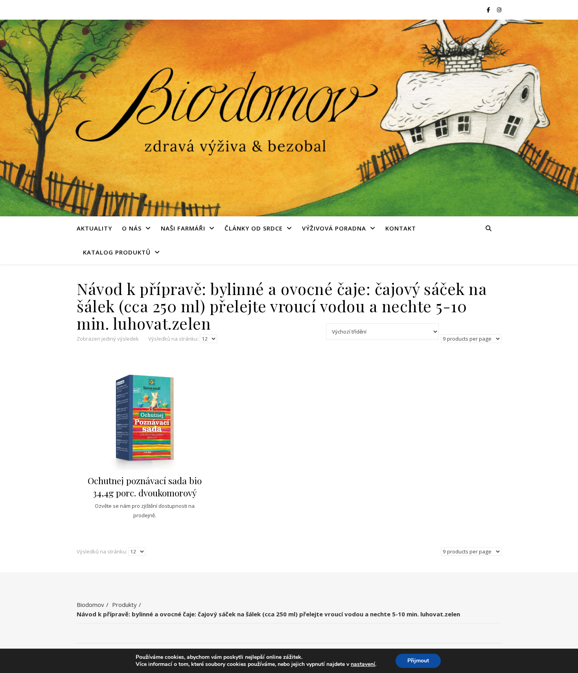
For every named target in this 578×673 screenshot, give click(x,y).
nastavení (363, 664)
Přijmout (418, 660)
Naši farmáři (183, 228)
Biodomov (90, 604)
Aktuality (94, 228)
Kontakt (400, 228)
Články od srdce (254, 228)
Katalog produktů (117, 252)
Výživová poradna (334, 228)
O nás (132, 228)
